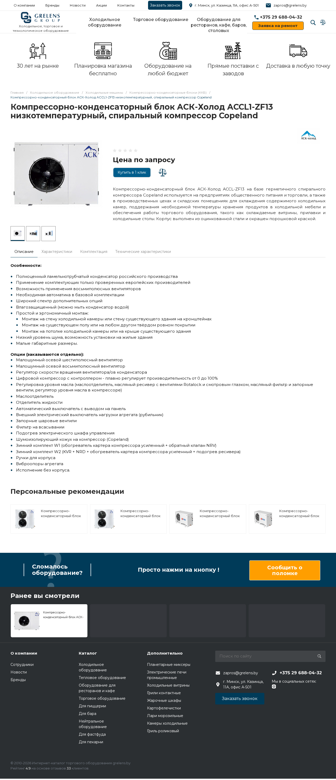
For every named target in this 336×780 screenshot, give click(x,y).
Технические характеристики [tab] (143, 251)
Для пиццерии (92, 706)
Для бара (87, 713)
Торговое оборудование (160, 19)
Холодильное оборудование (104, 22)
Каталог (88, 653)
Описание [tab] (24, 251)
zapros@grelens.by (290, 5)
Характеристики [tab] (56, 251)
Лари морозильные (165, 715)
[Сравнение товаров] (323, 22)
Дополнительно (165, 653)
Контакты (125, 5)
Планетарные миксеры (168, 664)
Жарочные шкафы (164, 700)
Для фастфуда (92, 734)
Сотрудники (22, 664)
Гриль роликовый (163, 731)
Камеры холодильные (167, 723)
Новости (78, 5)
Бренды (52, 5)
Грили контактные (164, 693)
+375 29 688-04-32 (281, 17)
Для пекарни (91, 742)
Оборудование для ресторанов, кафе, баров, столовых (218, 25)
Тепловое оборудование (102, 677)
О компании (24, 5)
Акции (101, 5)
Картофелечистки (164, 708)
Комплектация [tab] (93, 251)
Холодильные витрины (168, 685)
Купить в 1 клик (132, 172)
